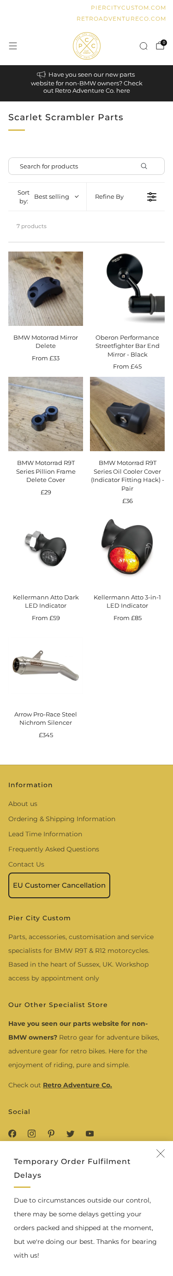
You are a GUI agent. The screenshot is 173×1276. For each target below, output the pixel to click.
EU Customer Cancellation (59, 885)
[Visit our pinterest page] (50, 1133)
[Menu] (13, 45)
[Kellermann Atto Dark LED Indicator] (45, 548)
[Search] (143, 45)
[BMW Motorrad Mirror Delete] (45, 289)
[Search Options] (147, 166)
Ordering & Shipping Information (61, 819)
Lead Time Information (45, 834)
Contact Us (26, 864)
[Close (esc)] (160, 1153)
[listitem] (87, 83)
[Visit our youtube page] (89, 1133)
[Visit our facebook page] (12, 1133)
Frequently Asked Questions (53, 849)
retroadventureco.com (121, 18)
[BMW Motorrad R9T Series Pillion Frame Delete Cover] (45, 414)
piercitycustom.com (128, 7)
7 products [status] (32, 226)
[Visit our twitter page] (70, 1133)
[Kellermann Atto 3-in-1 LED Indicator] (127, 548)
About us (22, 804)
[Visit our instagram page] (31, 1133)
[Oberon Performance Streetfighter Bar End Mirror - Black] (127, 289)
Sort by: (43, 197)
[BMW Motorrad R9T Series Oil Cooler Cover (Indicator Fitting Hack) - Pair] (127, 414)
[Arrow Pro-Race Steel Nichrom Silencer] (45, 665)
